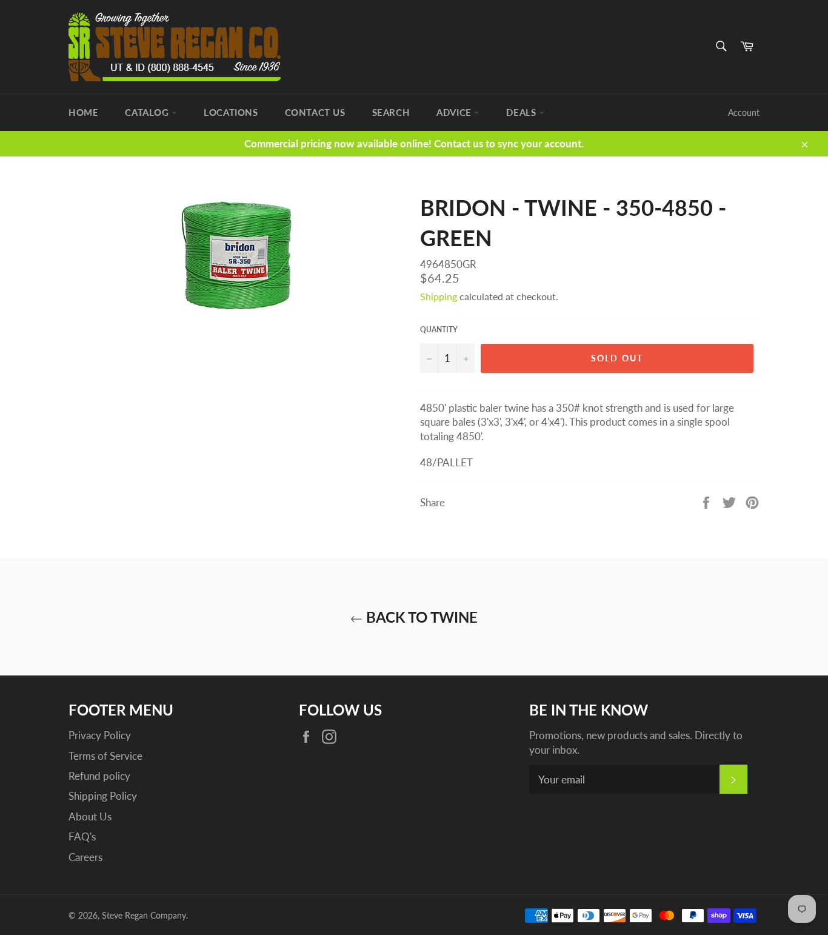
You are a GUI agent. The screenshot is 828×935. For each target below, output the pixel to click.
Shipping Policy (102, 795)
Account (744, 112)
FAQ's (82, 836)
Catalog (148, 112)
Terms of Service (105, 755)
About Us (90, 816)
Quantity (439, 329)
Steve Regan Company (144, 915)
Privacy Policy (99, 735)
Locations (231, 112)
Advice (455, 112)
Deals (522, 112)
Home (83, 112)
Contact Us (315, 112)
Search (391, 112)
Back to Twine (420, 617)
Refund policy (99, 775)
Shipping (438, 296)
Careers (85, 857)
